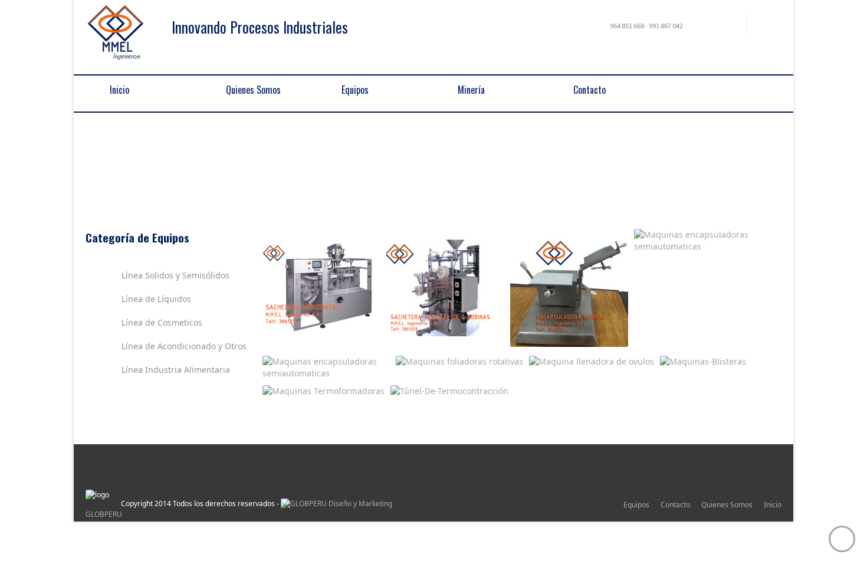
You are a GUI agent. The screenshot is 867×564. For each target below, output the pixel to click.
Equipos (203, 174)
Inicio (772, 505)
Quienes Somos (727, 505)
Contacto (675, 505)
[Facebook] (729, 28)
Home (165, 174)
